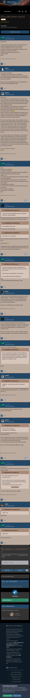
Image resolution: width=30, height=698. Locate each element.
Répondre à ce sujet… (9, 562)
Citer (5, 63)
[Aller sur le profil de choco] (2, 69)
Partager (8, 570)
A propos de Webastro (17, 674)
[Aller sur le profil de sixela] (2, 505)
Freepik (14, 642)
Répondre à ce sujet (15, 32)
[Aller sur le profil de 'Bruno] (2, 205)
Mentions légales (17, 672)
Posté (9, 38)
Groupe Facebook (17, 681)
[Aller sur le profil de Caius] (2, 292)
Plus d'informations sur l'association (10, 618)
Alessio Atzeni (20, 642)
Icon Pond (15, 644)
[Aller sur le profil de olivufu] (2, 93)
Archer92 (4, 25)
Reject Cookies (17, 695)
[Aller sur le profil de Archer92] (2, 38)
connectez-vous (14, 555)
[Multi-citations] (2, 64)
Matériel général (13, 27)
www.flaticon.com (10, 645)
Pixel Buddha (9, 644)
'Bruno (14, 264)
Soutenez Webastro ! (7, 600)
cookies (13, 687)
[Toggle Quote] (2, 210)
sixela (14, 530)
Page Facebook (17, 679)
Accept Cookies (8, 695)
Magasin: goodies (17, 676)
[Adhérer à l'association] (15, 616)
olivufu (14, 472)
